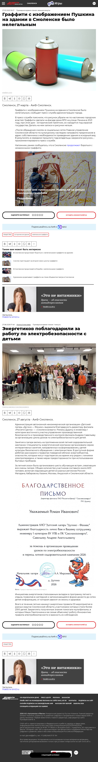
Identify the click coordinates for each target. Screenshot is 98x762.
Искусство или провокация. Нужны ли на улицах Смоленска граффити (51, 191)
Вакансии (66, 697)
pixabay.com (7, 92)
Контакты (72, 700)
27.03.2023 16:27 (8, 10)
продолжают (73, 145)
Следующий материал (50, 755)
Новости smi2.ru (10, 317)
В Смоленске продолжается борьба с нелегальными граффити (38, 269)
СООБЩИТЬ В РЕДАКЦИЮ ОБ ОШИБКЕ (34, 706)
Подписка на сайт (85, 700)
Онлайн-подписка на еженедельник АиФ (36, 703)
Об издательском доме (29, 697)
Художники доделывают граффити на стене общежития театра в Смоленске (43, 277)
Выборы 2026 (79, 703)
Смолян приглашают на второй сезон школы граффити (35, 261)
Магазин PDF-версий (63, 703)
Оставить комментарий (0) (76, 215)
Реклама (56, 697)
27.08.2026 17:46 (8, 325)
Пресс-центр (46, 697)
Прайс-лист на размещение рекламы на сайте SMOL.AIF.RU (43, 700)
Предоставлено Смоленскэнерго (15, 407)
